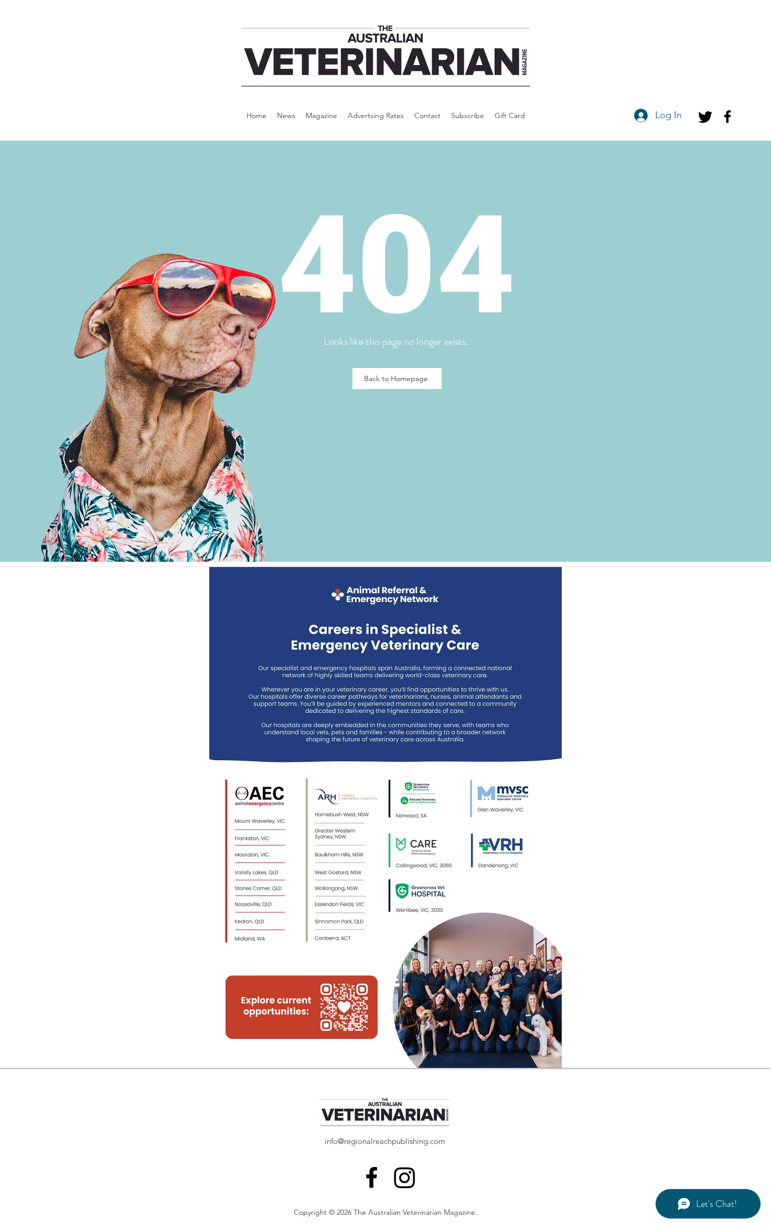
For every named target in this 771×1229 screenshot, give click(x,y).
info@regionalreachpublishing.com (385, 1141)
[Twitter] (705, 116)
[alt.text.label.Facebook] (727, 116)
